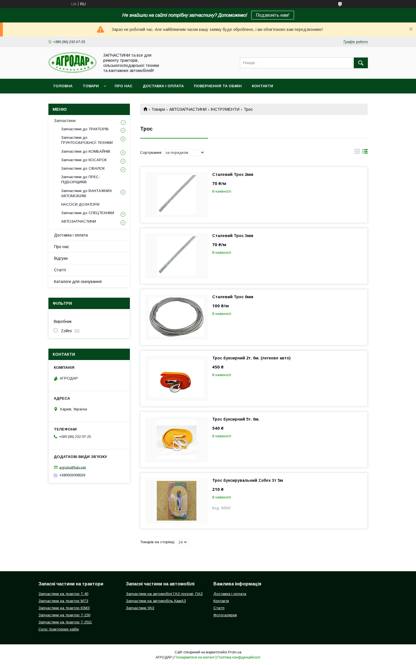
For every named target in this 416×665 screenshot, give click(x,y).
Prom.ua (234, 652)
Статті (60, 270)
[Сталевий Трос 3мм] (176, 256)
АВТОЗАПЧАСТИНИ (188, 109)
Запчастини (65, 120)
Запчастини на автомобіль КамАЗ (156, 601)
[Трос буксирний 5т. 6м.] (176, 439)
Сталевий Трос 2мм (232, 174)
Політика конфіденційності (238, 657)
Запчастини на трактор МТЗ (63, 601)
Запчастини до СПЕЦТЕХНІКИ (87, 213)
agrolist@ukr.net (72, 467)
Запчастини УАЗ (140, 608)
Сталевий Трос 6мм (232, 297)
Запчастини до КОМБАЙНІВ (85, 151)
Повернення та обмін (218, 86)
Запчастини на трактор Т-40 (63, 594)
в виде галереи (357, 153)
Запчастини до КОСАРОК (84, 160)
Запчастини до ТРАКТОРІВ (85, 129)
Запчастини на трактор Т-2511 (65, 622)
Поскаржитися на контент (194, 657)
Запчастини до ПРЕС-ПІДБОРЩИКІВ (80, 179)
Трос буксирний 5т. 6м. (236, 419)
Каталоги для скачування (78, 281)
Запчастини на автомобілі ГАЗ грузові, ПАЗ (164, 594)
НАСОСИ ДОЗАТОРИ (80, 204)
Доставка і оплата (163, 86)
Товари (91, 86)
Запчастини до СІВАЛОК (83, 168)
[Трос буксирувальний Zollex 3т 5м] (176, 500)
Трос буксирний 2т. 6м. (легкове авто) (251, 358)
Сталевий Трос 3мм (232, 235)
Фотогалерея (225, 615)
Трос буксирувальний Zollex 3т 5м (247, 480)
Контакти (262, 86)
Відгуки (61, 258)
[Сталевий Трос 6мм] (176, 317)
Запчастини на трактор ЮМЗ (64, 608)
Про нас (123, 86)
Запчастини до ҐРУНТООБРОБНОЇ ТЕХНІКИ (87, 140)
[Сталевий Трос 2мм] (176, 195)
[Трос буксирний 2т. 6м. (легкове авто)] (176, 378)
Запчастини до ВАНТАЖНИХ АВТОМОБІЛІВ (86, 193)
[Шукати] (361, 62)
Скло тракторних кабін (58, 629)
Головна (62, 86)
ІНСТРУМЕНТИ (225, 109)
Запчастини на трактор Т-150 (64, 615)
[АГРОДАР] (72, 71)
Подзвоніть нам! (273, 15)
